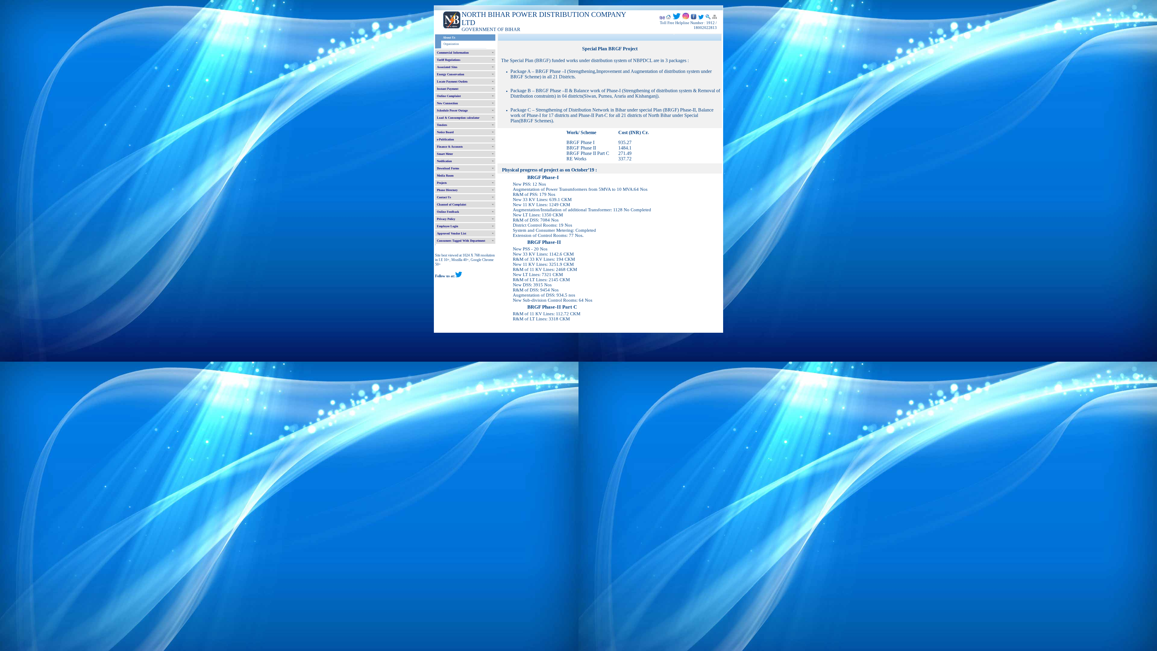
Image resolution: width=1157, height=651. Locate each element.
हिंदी (662, 18)
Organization (451, 44)
